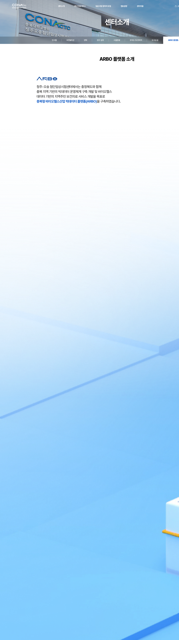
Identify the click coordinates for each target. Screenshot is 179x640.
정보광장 (124, 6)
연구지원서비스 (80, 6)
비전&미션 (70, 40)
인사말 (54, 40)
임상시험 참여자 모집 (103, 6)
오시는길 (155, 40)
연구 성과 (100, 40)
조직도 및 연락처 (136, 40)
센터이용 (140, 6)
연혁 (85, 40)
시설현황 (117, 40)
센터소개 (61, 6)
